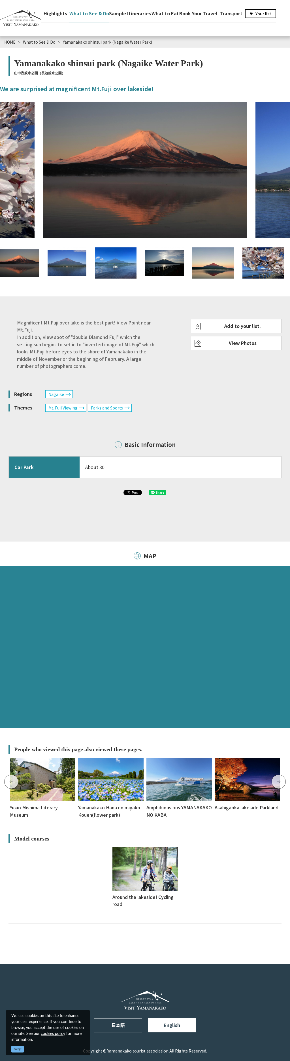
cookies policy (53, 1034)
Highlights (55, 13)
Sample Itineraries (130, 13)
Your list (263, 13)
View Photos (243, 342)
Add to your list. (242, 325)
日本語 (118, 1025)
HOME (10, 42)
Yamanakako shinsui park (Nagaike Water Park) (107, 42)
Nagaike (56, 394)
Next (279, 782)
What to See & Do (89, 13)
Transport (231, 13)
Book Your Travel (198, 13)
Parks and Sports (107, 408)
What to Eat (165, 13)
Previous (11, 782)
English (172, 1025)
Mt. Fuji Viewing (63, 408)
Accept (18, 1049)
